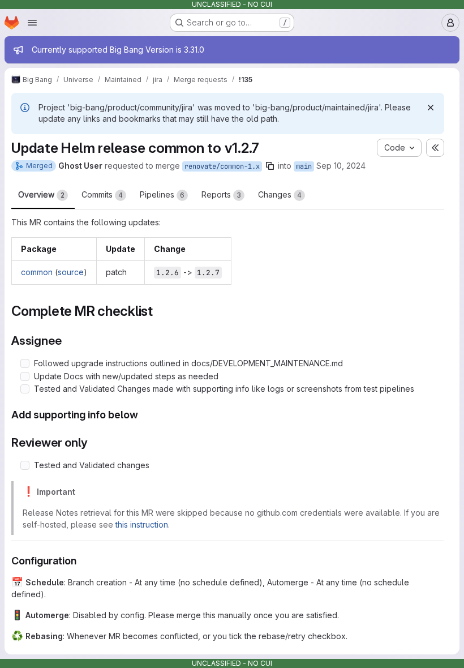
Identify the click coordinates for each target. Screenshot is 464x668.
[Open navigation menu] (32, 23)
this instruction (141, 524)
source (71, 272)
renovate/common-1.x (222, 166)
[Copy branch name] (270, 166)
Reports (221, 194)
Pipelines (162, 194)
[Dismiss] (430, 107)
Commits (102, 194)
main (304, 166)
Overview (41, 194)
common (37, 272)
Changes (280, 194)
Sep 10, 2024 (341, 165)
